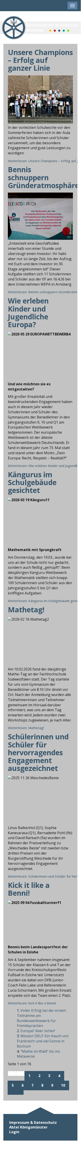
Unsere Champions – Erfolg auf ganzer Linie (40, 60)
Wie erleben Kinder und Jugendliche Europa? (28, 312)
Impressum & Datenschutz (33, 1122)
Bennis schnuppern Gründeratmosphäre (43, 177)
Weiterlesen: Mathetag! (26, 727)
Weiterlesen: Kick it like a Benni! (32, 1003)
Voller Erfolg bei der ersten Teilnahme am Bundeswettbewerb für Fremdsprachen (41, 1018)
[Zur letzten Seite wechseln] (19, 1092)
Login (14, 1132)
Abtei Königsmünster (28, 1127)
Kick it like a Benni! (29, 889)
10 (63, 1085)
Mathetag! (26, 609)
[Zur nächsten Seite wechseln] (12, 1092)
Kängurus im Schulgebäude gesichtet (32, 482)
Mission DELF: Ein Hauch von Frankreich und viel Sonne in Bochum (43, 1041)
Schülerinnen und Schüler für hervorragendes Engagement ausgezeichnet (38, 752)
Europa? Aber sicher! (37, 1030)
